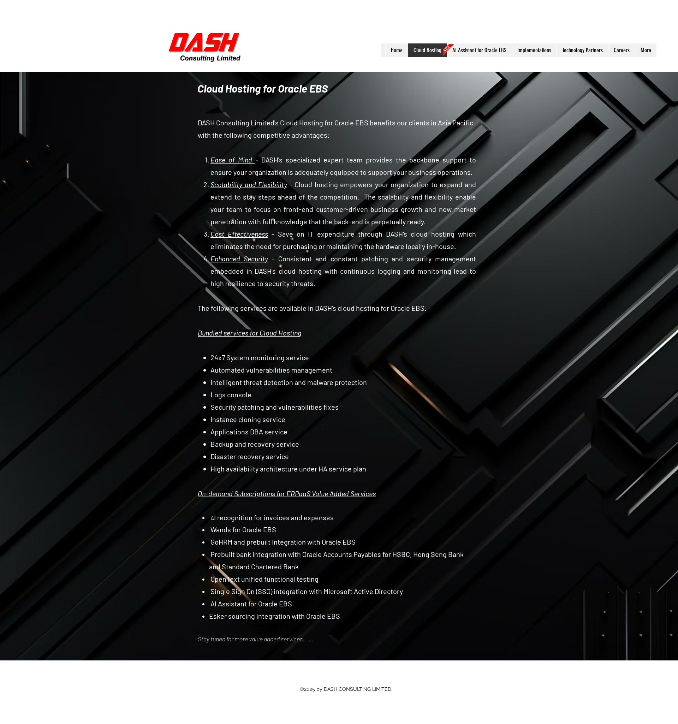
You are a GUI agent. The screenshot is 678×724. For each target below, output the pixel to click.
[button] (479, 50)
